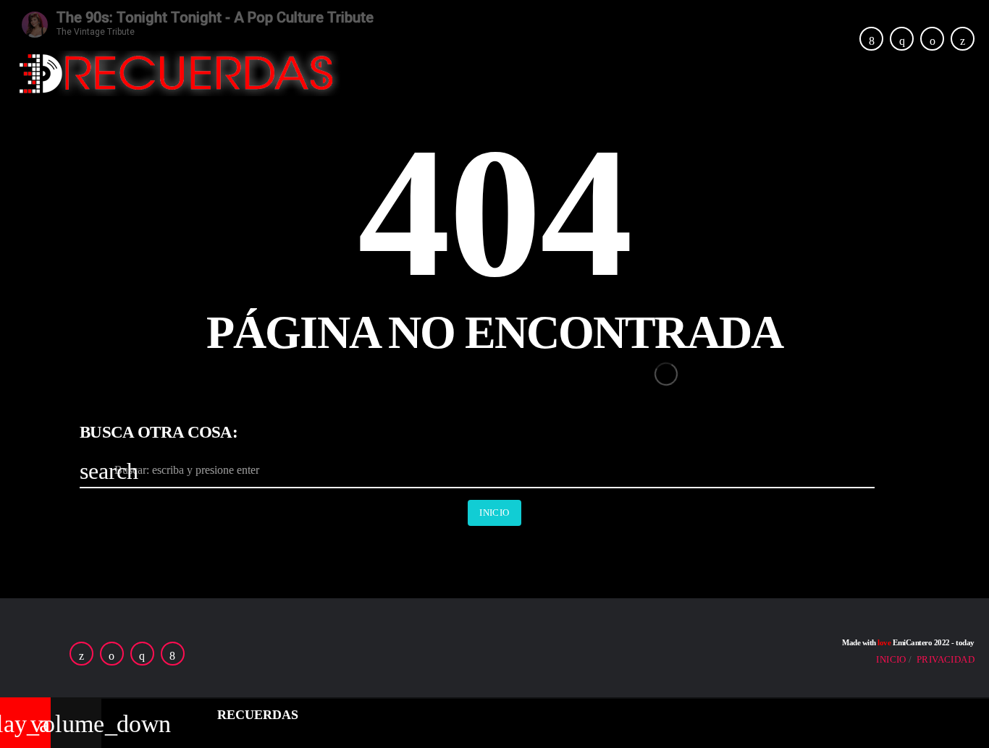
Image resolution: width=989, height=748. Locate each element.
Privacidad (946, 659)
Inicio (494, 512)
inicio (891, 659)
